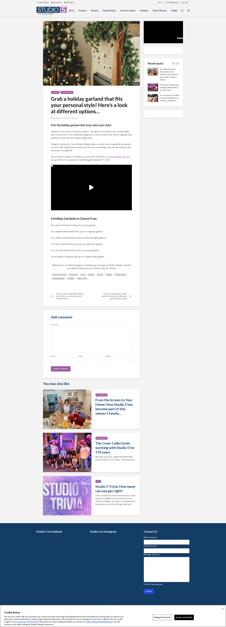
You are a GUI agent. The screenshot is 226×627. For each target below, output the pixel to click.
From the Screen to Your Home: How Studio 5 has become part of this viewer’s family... (114, 406)
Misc (98, 481)
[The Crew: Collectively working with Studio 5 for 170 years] (67, 452)
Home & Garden (127, 10)
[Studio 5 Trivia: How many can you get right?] (67, 495)
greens (100, 274)
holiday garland (58, 278)
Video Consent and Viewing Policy (99, 622)
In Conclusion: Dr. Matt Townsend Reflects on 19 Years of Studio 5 (169, 98)
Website (108, 356)
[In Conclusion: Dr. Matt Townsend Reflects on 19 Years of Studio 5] (153, 98)
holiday (109, 274)
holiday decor (120, 274)
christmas (73, 274)
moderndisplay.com (117, 156)
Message (151, 554)
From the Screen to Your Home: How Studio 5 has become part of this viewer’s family (169, 74)
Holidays (144, 10)
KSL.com (184, 2)
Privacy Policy (32, 622)
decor (83, 274)
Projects (82, 10)
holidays (70, 278)
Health (174, 10)
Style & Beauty (160, 10)
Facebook (57, 2)
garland (91, 274)
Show (71, 10)
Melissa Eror (65, 144)
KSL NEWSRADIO (172, 2)
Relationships (109, 10)
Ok (223, 608)
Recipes (94, 10)
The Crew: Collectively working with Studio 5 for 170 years (115, 447)
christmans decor (59, 274)
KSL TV (160, 2)
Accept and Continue (184, 617)
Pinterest (70, 2)
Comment (54, 324)
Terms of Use (21, 622)
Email (80, 356)
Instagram (44, 2)
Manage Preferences (162, 617)
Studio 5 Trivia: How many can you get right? (115, 488)
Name (53, 356)
